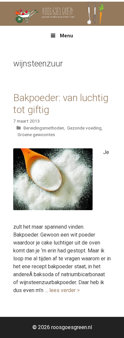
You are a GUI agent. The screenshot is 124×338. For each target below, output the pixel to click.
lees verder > (64, 290)
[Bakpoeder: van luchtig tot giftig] (53, 208)
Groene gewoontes (36, 134)
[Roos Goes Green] (62, 13)
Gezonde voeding (84, 128)
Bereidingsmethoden (43, 128)
